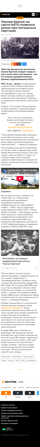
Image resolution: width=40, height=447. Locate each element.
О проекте (4, 405)
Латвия (4, 360)
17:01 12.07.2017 (6, 35)
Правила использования (9, 408)
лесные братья (31, 360)
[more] (37, 268)
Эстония (10, 360)
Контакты (12, 405)
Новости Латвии (28, 356)
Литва (17, 360)
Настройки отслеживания (9, 423)
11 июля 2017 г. (28, 130)
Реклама (4, 421)
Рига (14, 387)
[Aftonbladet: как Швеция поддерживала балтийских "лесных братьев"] (20, 243)
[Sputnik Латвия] (6, 15)
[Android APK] (7, 429)
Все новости (6, 387)
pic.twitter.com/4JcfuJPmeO (20, 127)
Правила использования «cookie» (12, 413)
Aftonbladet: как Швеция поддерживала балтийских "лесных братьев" (16, 261)
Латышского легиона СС (12, 308)
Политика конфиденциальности (11, 410)
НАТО (23, 360)
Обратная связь (12, 421)
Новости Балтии (17, 356)
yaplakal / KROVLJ (11, 60)
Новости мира (6, 356)
